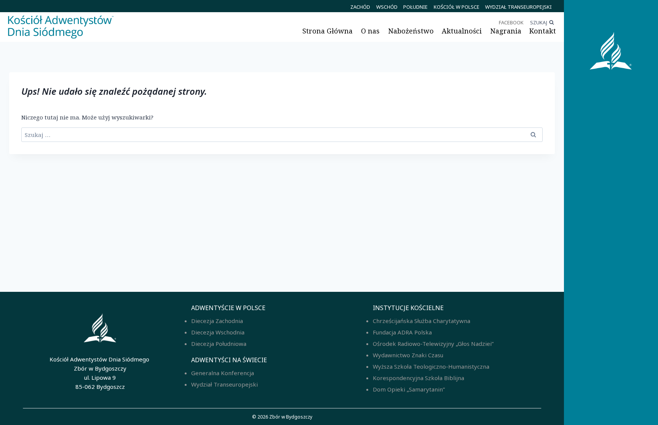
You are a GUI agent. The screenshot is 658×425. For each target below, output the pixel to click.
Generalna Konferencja (222, 373)
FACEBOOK (511, 22)
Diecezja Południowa (218, 343)
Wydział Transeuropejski (518, 6)
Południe (415, 6)
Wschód (387, 6)
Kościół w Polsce (456, 6)
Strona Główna (327, 30)
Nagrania (505, 30)
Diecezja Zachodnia (217, 321)
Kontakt (542, 30)
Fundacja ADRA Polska (402, 332)
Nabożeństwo (411, 30)
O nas (370, 30)
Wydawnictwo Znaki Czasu (408, 355)
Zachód (360, 6)
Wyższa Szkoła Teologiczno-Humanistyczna (431, 366)
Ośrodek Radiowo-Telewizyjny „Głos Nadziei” (433, 343)
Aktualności (462, 30)
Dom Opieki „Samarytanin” (409, 389)
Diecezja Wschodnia (217, 332)
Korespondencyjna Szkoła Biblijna (418, 378)
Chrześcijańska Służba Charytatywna (421, 321)
